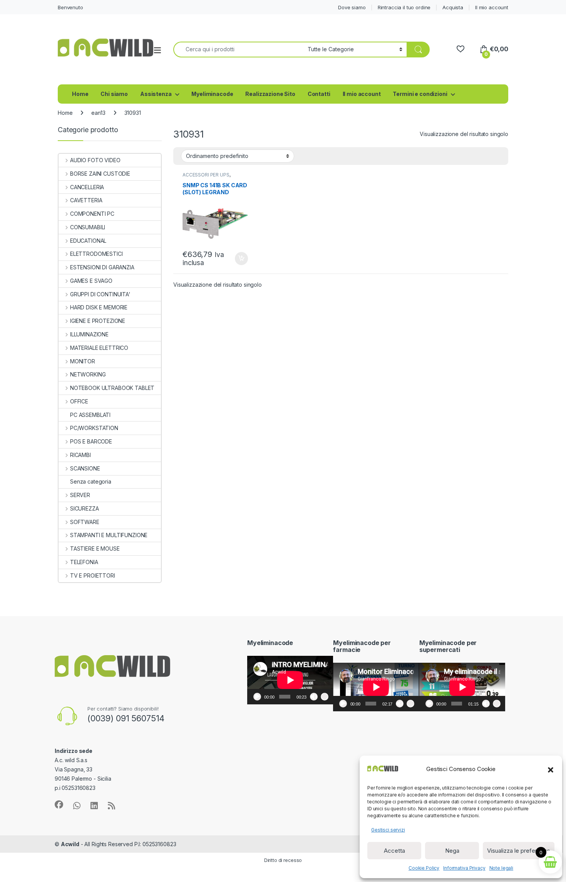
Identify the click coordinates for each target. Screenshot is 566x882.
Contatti (319, 94)
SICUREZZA (84, 508)
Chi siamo (114, 94)
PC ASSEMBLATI (90, 415)
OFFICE (79, 401)
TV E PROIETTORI (92, 575)
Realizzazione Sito (270, 94)
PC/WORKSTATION (94, 428)
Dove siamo (352, 7)
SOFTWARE (84, 522)
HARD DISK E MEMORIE (98, 307)
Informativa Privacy (464, 868)
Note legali (501, 868)
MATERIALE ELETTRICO (99, 347)
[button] (550, 769)
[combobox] (238, 49)
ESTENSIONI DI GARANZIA (102, 267)
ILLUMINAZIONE (89, 334)
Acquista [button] (237, 258)
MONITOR (82, 361)
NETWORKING (87, 374)
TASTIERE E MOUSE (95, 548)
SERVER (80, 495)
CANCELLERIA (87, 187)
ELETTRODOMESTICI (96, 253)
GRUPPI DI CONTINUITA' (100, 294)
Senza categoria (90, 481)
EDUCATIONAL (88, 240)
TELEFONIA (84, 562)
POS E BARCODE (91, 441)
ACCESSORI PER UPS (206, 175)
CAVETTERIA (86, 200)
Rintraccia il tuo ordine (404, 7)
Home (80, 94)
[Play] (257, 697)
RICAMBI (80, 455)
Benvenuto (70, 7)
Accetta (394, 850)
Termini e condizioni (420, 94)
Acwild (70, 844)
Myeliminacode (212, 94)
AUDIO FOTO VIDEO (95, 160)
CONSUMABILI (87, 227)
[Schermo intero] (324, 697)
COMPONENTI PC (92, 213)
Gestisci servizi (388, 830)
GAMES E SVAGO (91, 280)
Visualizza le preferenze (518, 850)
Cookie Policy (424, 868)
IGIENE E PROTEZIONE (97, 321)
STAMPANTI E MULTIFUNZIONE (108, 535)
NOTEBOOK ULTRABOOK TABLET (112, 388)
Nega (452, 850)
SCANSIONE (85, 468)
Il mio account (491, 7)
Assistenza (156, 94)
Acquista (452, 7)
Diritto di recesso (283, 860)
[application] (290, 680)
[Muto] (314, 697)
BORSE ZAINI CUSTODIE (100, 173)
